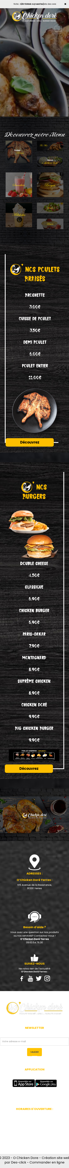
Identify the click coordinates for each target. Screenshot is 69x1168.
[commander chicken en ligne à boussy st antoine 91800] (34, 16)
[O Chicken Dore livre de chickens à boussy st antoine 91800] (34, 1008)
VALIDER (34, 1052)
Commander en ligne (47, 1162)
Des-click (18, 1162)
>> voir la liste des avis (44, 3)
